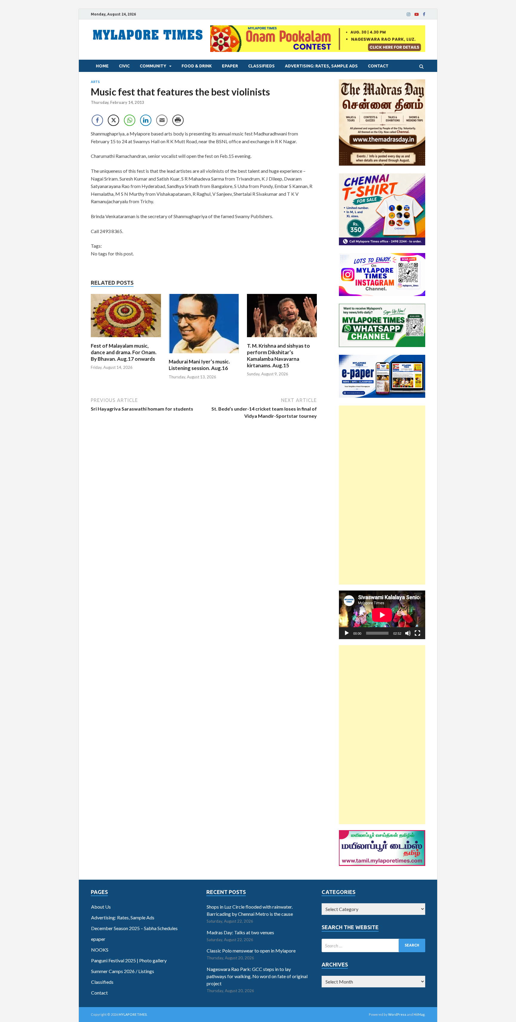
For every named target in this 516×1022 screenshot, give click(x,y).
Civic (124, 66)
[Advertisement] (382, 495)
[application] (382, 615)
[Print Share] (178, 120)
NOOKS (99, 949)
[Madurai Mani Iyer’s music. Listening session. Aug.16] (204, 354)
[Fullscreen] (417, 633)
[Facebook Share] (97, 120)
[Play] (347, 633)
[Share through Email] (162, 120)
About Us (101, 907)
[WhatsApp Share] (129, 120)
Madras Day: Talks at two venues (240, 932)
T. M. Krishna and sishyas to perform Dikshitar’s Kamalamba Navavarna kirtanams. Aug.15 (278, 356)
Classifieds (261, 66)
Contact (378, 66)
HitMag (419, 1014)
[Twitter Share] (113, 120)
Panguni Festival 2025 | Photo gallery (129, 960)
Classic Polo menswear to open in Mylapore (251, 950)
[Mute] (408, 633)
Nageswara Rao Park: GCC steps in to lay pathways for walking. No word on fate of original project (257, 976)
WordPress (397, 1014)
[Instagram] (408, 14)
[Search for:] (373, 945)
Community (153, 66)
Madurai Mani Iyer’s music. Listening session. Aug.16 (199, 364)
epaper (230, 66)
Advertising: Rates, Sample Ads (321, 66)
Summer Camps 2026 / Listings (122, 971)
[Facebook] (424, 14)
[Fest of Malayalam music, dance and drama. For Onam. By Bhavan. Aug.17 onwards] (126, 339)
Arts (95, 82)
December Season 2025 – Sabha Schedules (134, 928)
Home (102, 66)
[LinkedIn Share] (145, 120)
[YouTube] (416, 14)
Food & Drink (197, 66)
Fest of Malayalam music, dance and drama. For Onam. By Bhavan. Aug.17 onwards (123, 352)
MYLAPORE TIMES (133, 1014)
